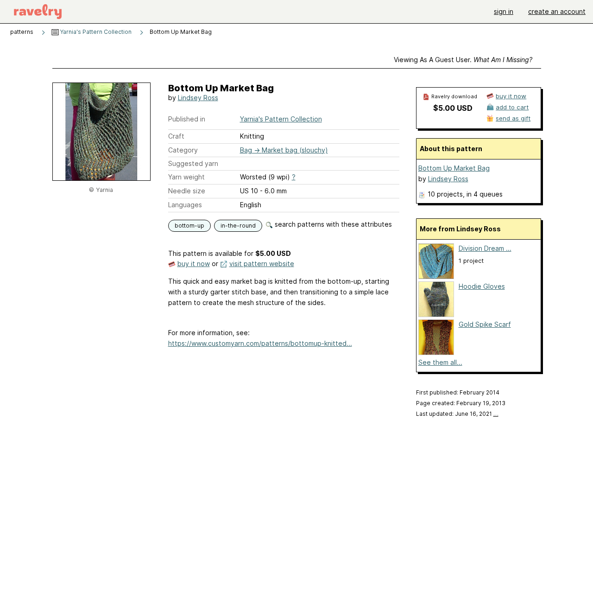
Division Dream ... (485, 248)
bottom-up (189, 225)
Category (183, 150)
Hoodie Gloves (482, 286)
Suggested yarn (193, 163)
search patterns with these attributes (332, 224)
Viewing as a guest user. (463, 60)
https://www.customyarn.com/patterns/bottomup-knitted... (260, 343)
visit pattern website (261, 263)
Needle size (186, 191)
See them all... (440, 362)
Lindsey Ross (198, 98)
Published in (186, 119)
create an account (557, 11)
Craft (176, 136)
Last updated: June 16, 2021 (457, 413)
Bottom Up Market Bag (454, 168)
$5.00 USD (453, 108)
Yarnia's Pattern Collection (95, 31)
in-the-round (238, 225)
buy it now (193, 263)
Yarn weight (186, 177)
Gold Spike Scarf (485, 324)
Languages (185, 205)
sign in (503, 11)
